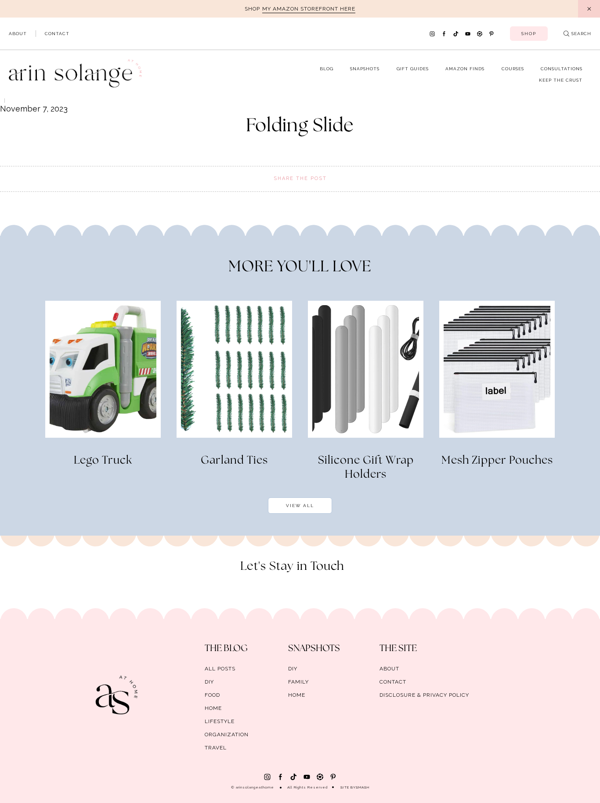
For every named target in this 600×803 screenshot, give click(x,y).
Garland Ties (234, 460)
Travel (216, 748)
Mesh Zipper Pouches (497, 460)
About (18, 33)
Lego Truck (103, 460)
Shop (528, 33)
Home (213, 708)
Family (298, 682)
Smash (362, 787)
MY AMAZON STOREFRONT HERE (308, 9)
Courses (513, 68)
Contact (57, 33)
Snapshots (365, 68)
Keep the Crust (560, 80)
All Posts (220, 669)
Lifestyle (220, 721)
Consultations (561, 68)
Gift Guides (413, 68)
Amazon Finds (464, 68)
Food (212, 695)
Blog (326, 68)
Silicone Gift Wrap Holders (366, 467)
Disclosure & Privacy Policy (424, 695)
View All (300, 505)
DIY (209, 682)
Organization (227, 734)
